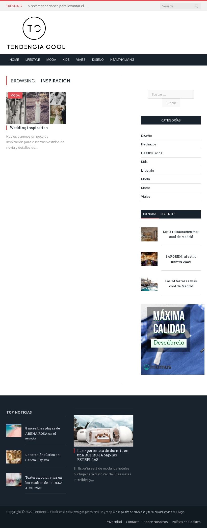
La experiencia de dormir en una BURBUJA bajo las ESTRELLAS (102, 455)
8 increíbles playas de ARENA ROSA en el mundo (42, 433)
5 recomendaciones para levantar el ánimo (58, 6)
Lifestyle (32, 59)
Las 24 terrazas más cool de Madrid (181, 284)
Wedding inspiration (29, 127)
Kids (66, 59)
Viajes (81, 59)
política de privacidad (133, 512)
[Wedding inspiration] (36, 108)
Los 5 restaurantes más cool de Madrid (181, 234)
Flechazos (149, 144)
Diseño (98, 59)
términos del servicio (160, 512)
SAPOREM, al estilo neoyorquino (181, 259)
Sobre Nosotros (156, 521)
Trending (150, 214)
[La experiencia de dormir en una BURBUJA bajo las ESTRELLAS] (104, 431)
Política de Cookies (186, 521)
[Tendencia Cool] (36, 31)
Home (14, 59)
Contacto (133, 521)
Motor (145, 187)
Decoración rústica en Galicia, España (42, 457)
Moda (51, 59)
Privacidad (114, 521)
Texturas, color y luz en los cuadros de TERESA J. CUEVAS (44, 482)
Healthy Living (122, 59)
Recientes (168, 214)
